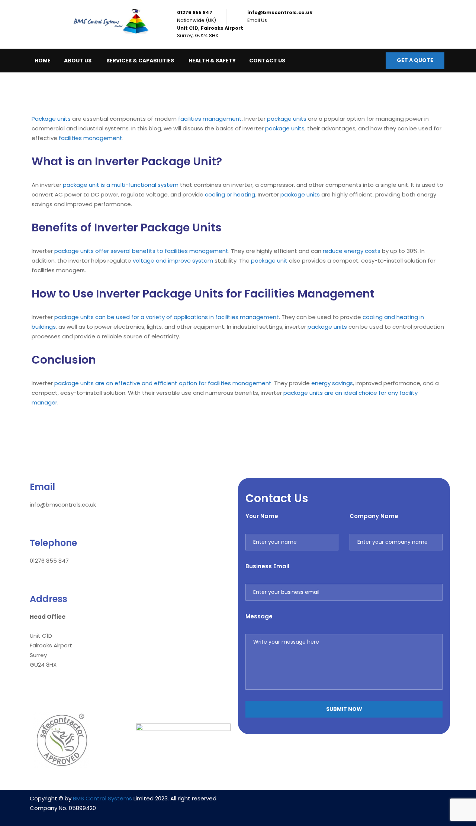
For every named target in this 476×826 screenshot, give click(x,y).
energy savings (332, 383)
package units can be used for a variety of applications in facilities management (166, 317)
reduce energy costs (351, 251)
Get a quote (415, 60)
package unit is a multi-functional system (120, 185)
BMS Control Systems (102, 798)
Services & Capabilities (140, 60)
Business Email (267, 566)
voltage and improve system (173, 260)
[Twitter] (366, 803)
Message (259, 616)
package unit (269, 260)
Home (43, 60)
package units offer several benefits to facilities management (141, 251)
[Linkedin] (322, 803)
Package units (51, 119)
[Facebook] (344, 803)
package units (286, 119)
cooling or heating (230, 194)
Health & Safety (212, 60)
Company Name (374, 516)
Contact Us (267, 60)
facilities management (210, 119)
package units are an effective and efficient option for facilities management (162, 383)
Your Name (261, 516)
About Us (77, 60)
